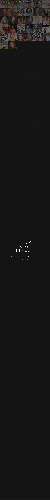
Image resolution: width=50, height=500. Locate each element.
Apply (28, 1)
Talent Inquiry (37, 1)
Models (32, 1)
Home (16, 1)
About (20, 1)
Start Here (24, 1)
